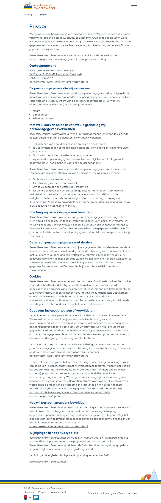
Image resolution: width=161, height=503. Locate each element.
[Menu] (134, 6)
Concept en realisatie (99, 493)
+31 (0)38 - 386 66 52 (41, 78)
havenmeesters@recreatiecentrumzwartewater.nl (58, 82)
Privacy (43, 14)
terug (30, 14)
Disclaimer (30, 492)
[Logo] (39, 5)
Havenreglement (57, 492)
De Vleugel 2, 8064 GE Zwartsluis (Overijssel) (55, 74)
